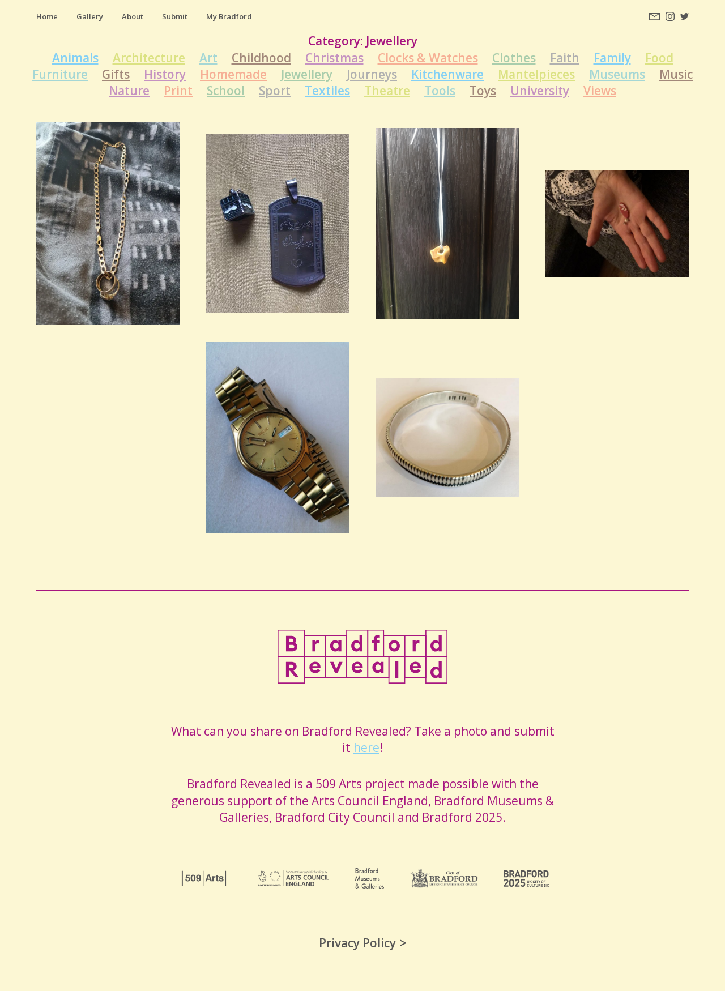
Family (612, 58)
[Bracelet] (447, 437)
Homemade (233, 74)
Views (599, 91)
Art (208, 58)
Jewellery (306, 74)
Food (659, 58)
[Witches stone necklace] (447, 223)
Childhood (261, 58)
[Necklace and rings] (108, 223)
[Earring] (617, 223)
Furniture (60, 74)
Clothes (514, 58)
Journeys (372, 74)
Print (178, 91)
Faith (564, 58)
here (366, 747)
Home (47, 16)
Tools (439, 91)
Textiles (327, 91)
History (165, 74)
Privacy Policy (357, 943)
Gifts (116, 74)
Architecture (149, 58)
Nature (129, 91)
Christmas (334, 58)
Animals (75, 58)
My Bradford (229, 16)
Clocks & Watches (428, 58)
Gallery (89, 16)
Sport (275, 91)
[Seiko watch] (277, 437)
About (132, 16)
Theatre (387, 91)
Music (676, 74)
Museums (617, 74)
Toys (483, 91)
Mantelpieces (536, 74)
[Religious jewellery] (277, 223)
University (539, 91)
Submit (174, 16)
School (226, 91)
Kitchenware (447, 74)
